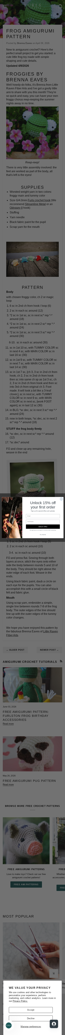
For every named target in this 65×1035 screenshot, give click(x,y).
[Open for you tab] (54, 1024)
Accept (30, 1010)
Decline (30, 1018)
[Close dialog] (61, 499)
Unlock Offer (42, 526)
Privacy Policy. (20, 1001)
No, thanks (43, 534)
